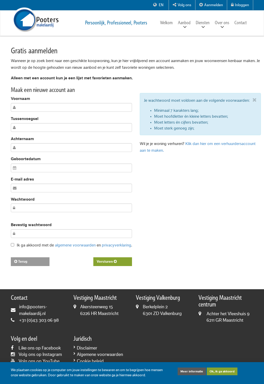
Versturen (105, 261)
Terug (22, 261)
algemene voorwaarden (75, 245)
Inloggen (242, 5)
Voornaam (20, 99)
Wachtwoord (23, 199)
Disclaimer (87, 348)
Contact (240, 22)
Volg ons (184, 5)
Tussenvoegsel (24, 119)
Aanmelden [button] (213, 5)
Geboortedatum (25, 159)
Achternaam (22, 139)
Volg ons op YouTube (39, 361)
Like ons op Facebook (40, 348)
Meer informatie (191, 371)
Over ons (222, 22)
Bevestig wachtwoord (31, 225)
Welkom (166, 22)
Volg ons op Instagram (40, 354)
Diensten (203, 22)
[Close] (254, 100)
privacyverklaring (116, 245)
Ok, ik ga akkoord (222, 371)
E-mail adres (22, 179)
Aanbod (184, 22)
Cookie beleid (90, 361)
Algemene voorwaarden (100, 354)
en (160, 5)
